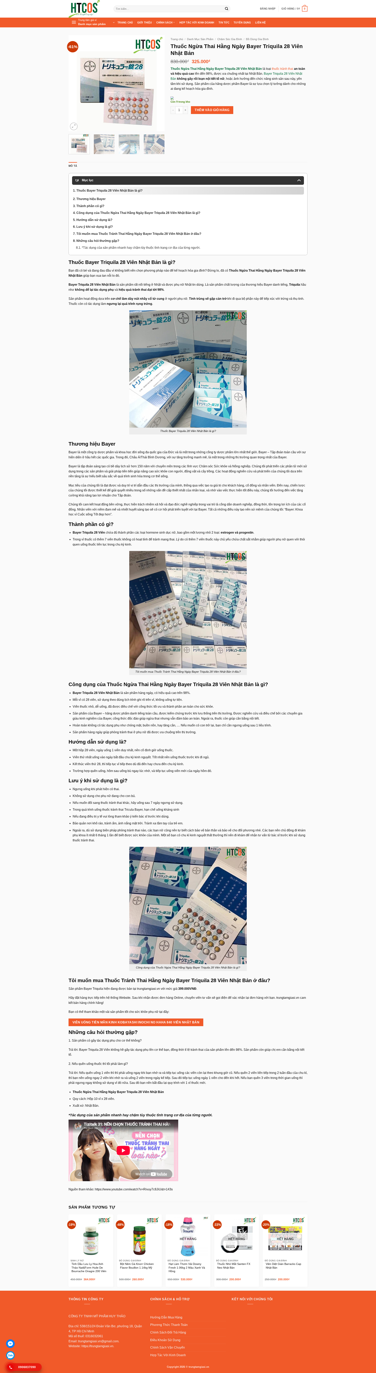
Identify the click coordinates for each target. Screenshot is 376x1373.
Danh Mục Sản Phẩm (200, 39)
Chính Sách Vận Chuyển (167, 1347)
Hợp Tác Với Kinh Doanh (196, 22)
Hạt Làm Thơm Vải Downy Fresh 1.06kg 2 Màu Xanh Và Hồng (187, 1267)
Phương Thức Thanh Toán (169, 1324)
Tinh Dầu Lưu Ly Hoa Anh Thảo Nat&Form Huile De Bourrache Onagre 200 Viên (88, 1267)
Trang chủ (177, 39)
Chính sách (164, 22)
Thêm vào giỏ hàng (212, 110)
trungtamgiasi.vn (148, 988)
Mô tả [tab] (73, 165)
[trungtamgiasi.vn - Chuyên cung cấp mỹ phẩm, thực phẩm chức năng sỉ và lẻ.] (88, 9)
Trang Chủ (125, 22)
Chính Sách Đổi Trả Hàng (168, 1332)
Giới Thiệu (144, 22)
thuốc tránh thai (282, 68)
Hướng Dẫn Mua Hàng (166, 1317)
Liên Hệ (260, 22)
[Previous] (75, 83)
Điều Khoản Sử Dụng (165, 1340)
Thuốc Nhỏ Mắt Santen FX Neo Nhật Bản (233, 1265)
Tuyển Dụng (242, 22)
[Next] (157, 83)
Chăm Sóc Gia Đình (229, 39)
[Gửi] (226, 8)
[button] (268, 9)
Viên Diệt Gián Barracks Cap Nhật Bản (283, 1265)
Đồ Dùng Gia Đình (257, 39)
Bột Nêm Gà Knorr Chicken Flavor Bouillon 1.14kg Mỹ (137, 1265)
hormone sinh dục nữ (161, 532)
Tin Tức (224, 22)
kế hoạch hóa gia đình (189, 270)
